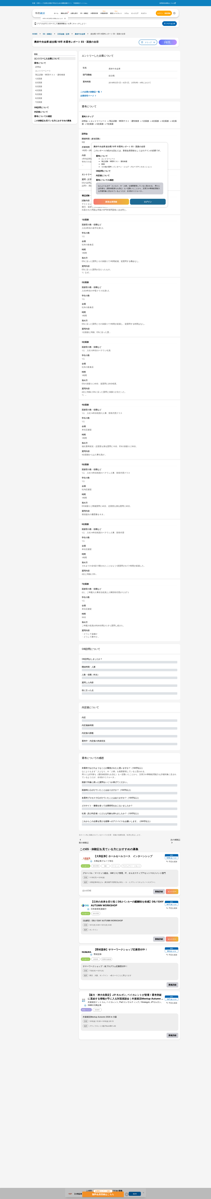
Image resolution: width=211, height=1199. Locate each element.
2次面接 (38, 82)
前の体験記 (84, 842)
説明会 (38, 66)
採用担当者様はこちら (166, 3)
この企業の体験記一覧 (90, 91)
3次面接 (38, 86)
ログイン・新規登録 (163, 13)
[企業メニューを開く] (86, 858)
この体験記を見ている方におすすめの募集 (52, 120)
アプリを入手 (170, 23)
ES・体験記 (47, 34)
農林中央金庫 (80, 34)
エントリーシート (43, 70)
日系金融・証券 (63, 34)
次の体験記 (175, 839)
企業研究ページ (87, 95)
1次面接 (38, 78)
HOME (34, 34)
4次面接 (38, 90)
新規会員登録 (111, 201)
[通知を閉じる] (65, 18)
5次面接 (38, 94)
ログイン (148, 201)
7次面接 (38, 102)
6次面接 (38, 98)
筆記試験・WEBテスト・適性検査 (50, 74)
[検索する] (174, 13)
